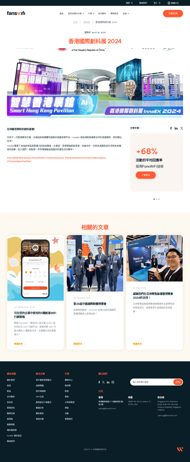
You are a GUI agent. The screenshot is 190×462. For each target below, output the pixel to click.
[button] (173, 3)
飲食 (67, 391)
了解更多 (145, 175)
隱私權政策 (12, 430)
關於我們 (11, 380)
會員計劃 (40, 419)
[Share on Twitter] (181, 128)
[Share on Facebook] (171, 128)
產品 (61, 13)
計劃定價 (173, 13)
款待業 (68, 385)
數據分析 (40, 408)
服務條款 (11, 424)
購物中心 (69, 380)
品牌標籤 (40, 385)
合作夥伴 (102, 13)
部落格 (10, 419)
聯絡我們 (11, 441)
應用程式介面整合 (43, 402)
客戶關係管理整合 (43, 380)
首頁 (9, 385)
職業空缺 (11, 413)
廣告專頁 (40, 413)
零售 (67, 397)
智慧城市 (69, 419)
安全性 (10, 402)
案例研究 (114, 13)
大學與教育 (70, 402)
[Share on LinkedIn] (176, 128)
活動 (67, 413)
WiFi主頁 (40, 397)
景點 (67, 408)
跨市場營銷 (41, 391)
